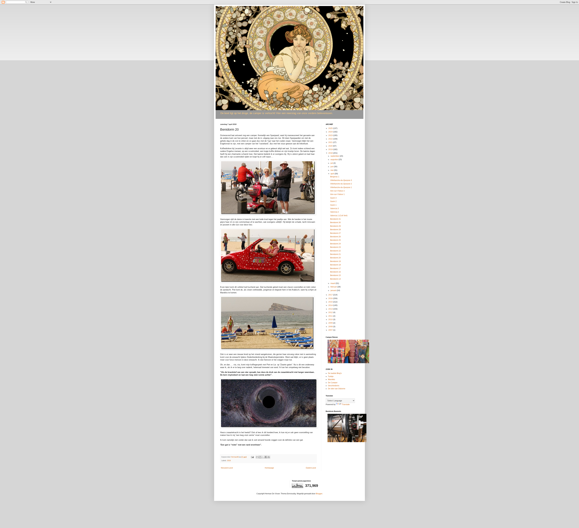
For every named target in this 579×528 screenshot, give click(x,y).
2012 (330, 312)
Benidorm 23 (335, 247)
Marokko (331, 379)
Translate (346, 404)
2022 (330, 139)
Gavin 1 (333, 205)
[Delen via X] (262, 457)
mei (332, 170)
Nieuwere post (227, 468)
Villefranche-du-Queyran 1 (341, 187)
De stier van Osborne (336, 389)
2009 (330, 323)
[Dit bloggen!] (260, 457)
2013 (330, 309)
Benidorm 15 (335, 275)
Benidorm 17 (335, 268)
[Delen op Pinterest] (268, 457)
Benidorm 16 (335, 272)
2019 (330, 149)
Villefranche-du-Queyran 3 (341, 180)
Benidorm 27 (335, 233)
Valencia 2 (334, 212)
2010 (330, 319)
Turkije (331, 376)
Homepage (269, 468)
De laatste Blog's (335, 373)
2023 (330, 135)
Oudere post (311, 468)
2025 (330, 128)
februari (334, 287)
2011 (330, 316)
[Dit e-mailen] (257, 457)
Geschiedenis (333, 386)
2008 (330, 327)
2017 (330, 295)
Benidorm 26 (335, 237)
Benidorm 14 (335, 279)
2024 (330, 132)
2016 (330, 298)
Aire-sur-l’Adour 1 (337, 194)
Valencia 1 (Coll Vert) (338, 216)
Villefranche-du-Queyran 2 (341, 184)
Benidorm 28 (335, 230)
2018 (229, 460)
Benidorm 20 (335, 258)
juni (332, 167)
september (335, 156)
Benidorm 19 (335, 261)
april (333, 174)
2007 (330, 330)
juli (332, 163)
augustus (335, 159)
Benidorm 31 (335, 219)
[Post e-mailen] (252, 457)
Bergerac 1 (334, 177)
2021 (330, 142)
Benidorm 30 (335, 222)
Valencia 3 (334, 208)
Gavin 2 (333, 201)
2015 (330, 302)
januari (334, 290)
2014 (330, 305)
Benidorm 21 (335, 254)
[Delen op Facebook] (265, 457)
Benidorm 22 (335, 251)
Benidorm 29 (335, 226)
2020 (330, 146)
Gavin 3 (333, 198)
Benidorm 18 (335, 265)
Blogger (319, 494)
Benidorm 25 (335, 240)
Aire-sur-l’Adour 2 (337, 191)
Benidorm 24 (335, 244)
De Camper (332, 383)
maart (333, 283)
